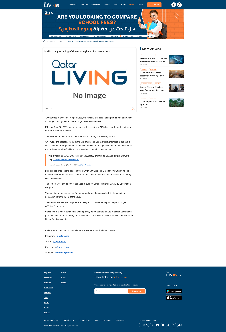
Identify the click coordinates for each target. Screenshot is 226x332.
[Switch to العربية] (173, 4)
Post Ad (156, 5)
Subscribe (136, 291)
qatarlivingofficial (64, 253)
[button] (51, 5)
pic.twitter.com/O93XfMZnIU (66, 159)
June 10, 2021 (85, 165)
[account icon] (179, 4)
